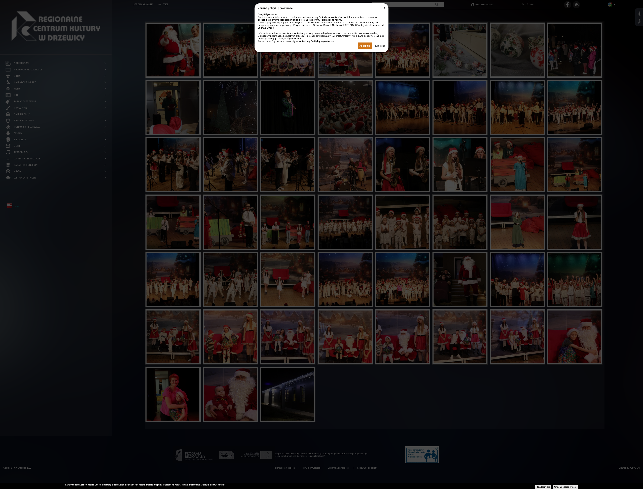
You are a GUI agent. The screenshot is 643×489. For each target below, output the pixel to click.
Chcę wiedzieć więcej (565, 487)
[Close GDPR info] (384, 8)
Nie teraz (380, 45)
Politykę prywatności (330, 17)
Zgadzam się (543, 487)
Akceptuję (365, 45)
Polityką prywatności (323, 41)
